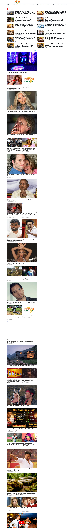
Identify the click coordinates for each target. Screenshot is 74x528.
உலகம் (33, 4)
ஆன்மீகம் (20, 4)
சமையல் (40, 4)
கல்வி (36, 4)
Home (8, 4)
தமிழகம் (62, 4)
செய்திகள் (53, 4)
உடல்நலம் (29, 4)
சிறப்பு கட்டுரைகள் (46, 4)
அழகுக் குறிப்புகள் (13, 4)
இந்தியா (24, 4)
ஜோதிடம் (57, 4)
